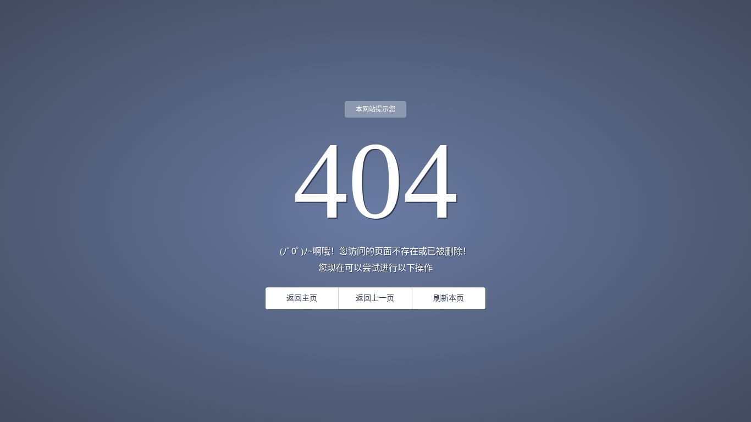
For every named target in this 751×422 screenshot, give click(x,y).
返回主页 (301, 298)
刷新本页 (448, 298)
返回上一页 (375, 298)
